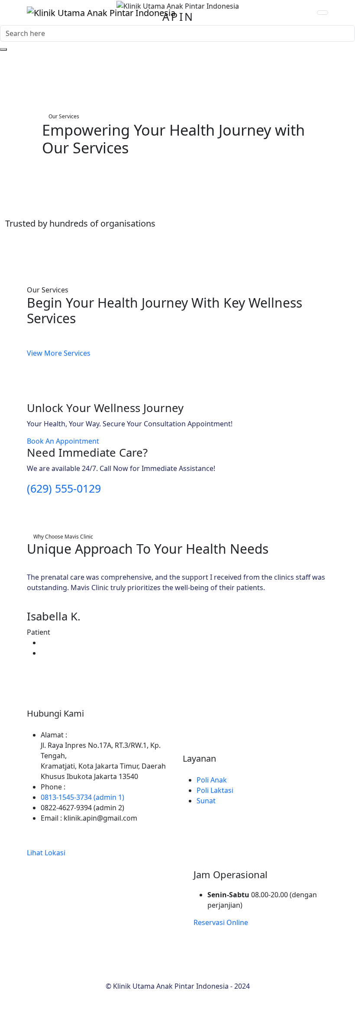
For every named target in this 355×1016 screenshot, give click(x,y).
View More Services (58, 353)
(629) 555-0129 (64, 488)
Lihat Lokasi (46, 852)
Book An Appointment (63, 441)
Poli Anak (212, 780)
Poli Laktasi (215, 790)
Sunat (206, 800)
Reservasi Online (221, 922)
